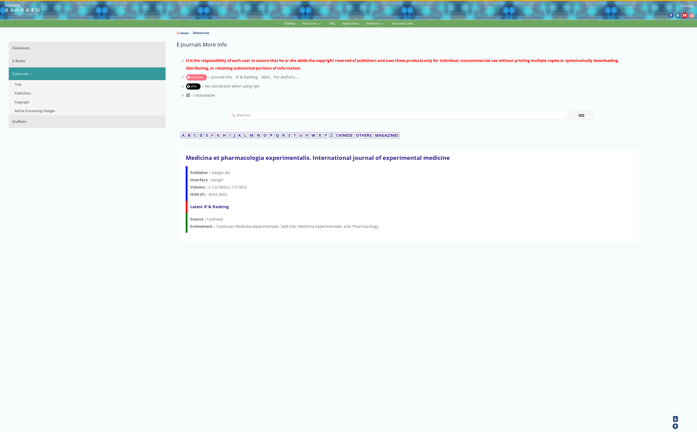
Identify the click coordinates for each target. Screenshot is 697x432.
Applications (350, 23)
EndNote (19, 121)
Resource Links (402, 23)
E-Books (18, 60)
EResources (201, 33)
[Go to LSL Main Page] (27, 10)
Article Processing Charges (35, 111)
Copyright (22, 102)
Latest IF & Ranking (209, 206)
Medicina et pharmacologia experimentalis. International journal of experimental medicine (318, 158)
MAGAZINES (386, 135)
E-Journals (20, 73)
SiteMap (289, 23)
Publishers (23, 93)
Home (184, 33)
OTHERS (364, 135)
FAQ (332, 23)
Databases (21, 47)
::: (694, 32)
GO (581, 115)
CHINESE (344, 135)
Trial (18, 84)
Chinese (686, 5)
